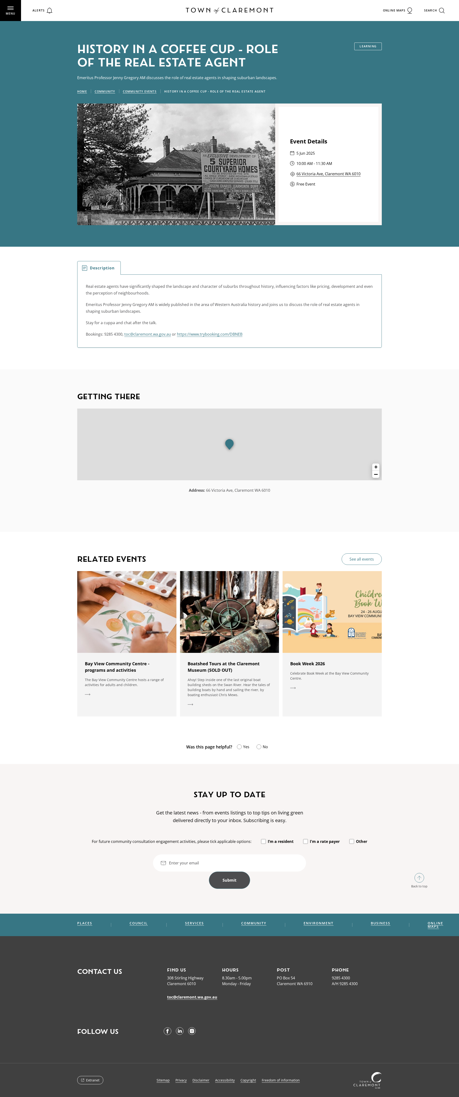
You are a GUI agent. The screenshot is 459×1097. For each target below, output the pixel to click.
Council (139, 923)
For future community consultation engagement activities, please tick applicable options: (171, 841)
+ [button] (375, 467)
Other (361, 841)
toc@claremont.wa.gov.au (147, 334)
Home (82, 91)
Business (380, 923)
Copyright (248, 1080)
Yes (246, 746)
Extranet (92, 1080)
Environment (318, 923)
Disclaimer (200, 1080)
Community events (140, 91)
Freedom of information (281, 1080)
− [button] (376, 474)
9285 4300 (341, 978)
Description (102, 268)
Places (84, 923)
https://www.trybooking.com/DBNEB (209, 334)
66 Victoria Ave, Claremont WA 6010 (328, 173)
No (265, 746)
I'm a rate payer (325, 841)
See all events (362, 559)
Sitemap (163, 1080)
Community (105, 91)
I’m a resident (281, 841)
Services (194, 923)
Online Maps (435, 925)
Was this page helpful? (209, 747)
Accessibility (225, 1080)
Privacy (181, 1080)
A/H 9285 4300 (345, 983)
